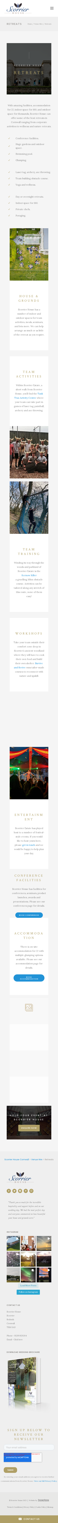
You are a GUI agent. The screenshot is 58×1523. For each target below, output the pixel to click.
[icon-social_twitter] (15, 1191)
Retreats (48, 24)
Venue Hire (38, 24)
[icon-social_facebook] (9, 1191)
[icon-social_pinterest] (26, 1191)
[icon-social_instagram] (21, 1191)
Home (30, 24)
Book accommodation (29, 978)
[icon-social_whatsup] (31, 1191)
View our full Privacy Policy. (45, 1481)
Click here (18, 1339)
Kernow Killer (29, 575)
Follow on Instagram (28, 1292)
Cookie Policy (41, 1507)
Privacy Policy (28, 1507)
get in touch (28, 845)
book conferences (29, 915)
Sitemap (50, 1507)
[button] (12, 1243)
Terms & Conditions (14, 1507)
